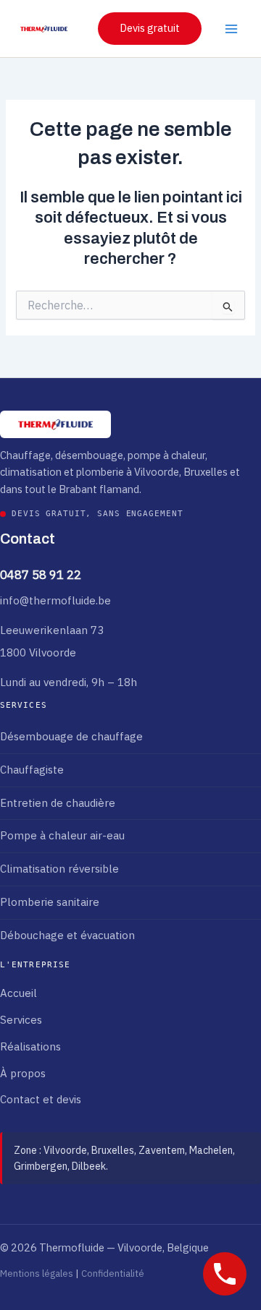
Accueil (18, 993)
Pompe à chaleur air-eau (62, 835)
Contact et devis (40, 1099)
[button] (150, 28)
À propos (23, 1073)
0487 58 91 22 (40, 575)
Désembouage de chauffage (71, 736)
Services (21, 1020)
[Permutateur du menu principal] (231, 29)
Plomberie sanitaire (49, 902)
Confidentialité (112, 1273)
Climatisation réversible (59, 869)
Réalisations (30, 1046)
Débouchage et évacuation (67, 935)
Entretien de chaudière (57, 803)
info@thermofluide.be (55, 600)
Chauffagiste (32, 769)
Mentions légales (36, 1273)
